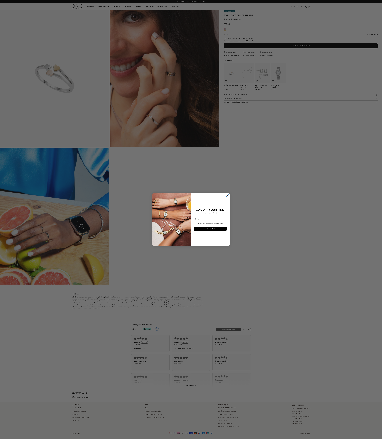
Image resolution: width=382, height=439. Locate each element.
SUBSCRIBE (210, 229)
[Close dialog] (227, 195)
